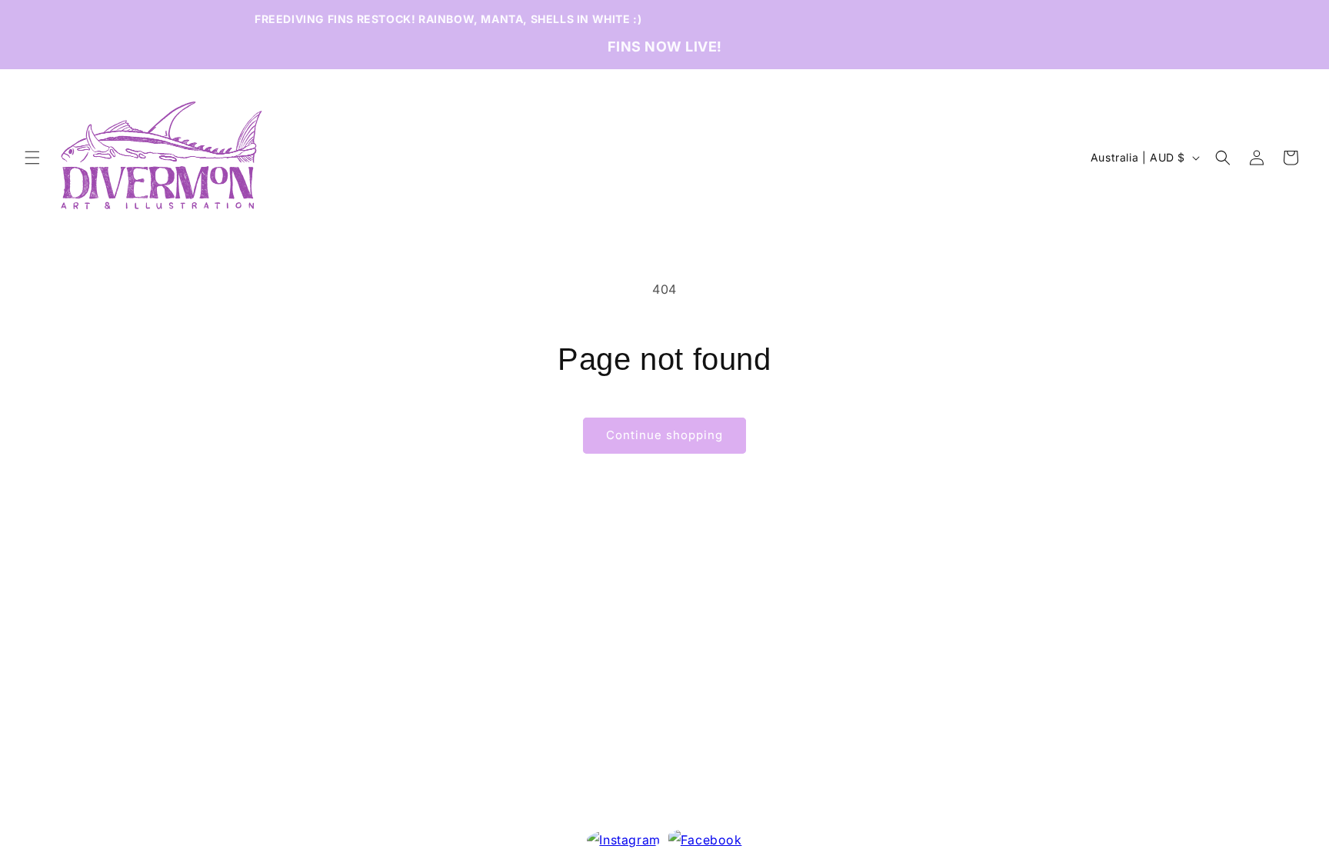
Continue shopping (664, 435)
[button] (32, 158)
